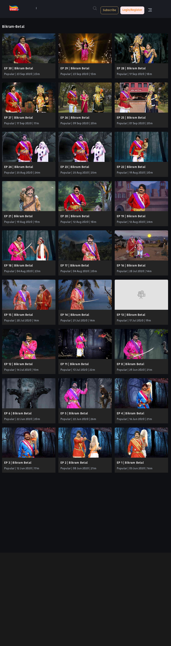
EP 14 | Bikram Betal (74, 315)
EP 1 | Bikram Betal (130, 463)
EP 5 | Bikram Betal (74, 413)
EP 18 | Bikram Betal (18, 265)
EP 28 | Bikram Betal (131, 68)
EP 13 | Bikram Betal (131, 315)
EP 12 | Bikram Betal (18, 364)
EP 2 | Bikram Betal (74, 463)
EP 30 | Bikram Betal (18, 68)
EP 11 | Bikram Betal (74, 364)
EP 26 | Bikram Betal (74, 117)
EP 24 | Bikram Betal (18, 167)
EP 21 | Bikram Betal (18, 216)
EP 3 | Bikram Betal (17, 463)
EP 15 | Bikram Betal (18, 315)
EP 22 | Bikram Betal (131, 167)
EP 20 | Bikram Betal (74, 216)
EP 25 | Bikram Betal (131, 117)
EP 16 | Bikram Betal (131, 265)
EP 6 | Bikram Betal (17, 413)
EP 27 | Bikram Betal (18, 117)
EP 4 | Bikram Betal (130, 413)
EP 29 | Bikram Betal (74, 68)
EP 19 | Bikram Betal (131, 216)
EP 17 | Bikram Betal (74, 265)
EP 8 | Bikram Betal (130, 364)
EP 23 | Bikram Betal (74, 167)
